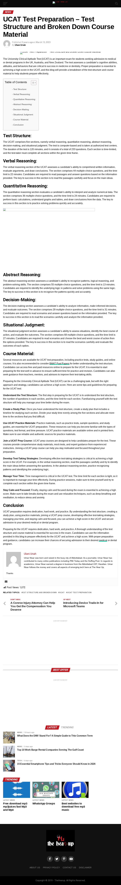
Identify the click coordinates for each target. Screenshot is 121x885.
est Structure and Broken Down (40, 593)
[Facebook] (50, 859)
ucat (61, 593)
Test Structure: (20, 89)
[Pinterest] (64, 859)
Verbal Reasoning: (21, 94)
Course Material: (21, 119)
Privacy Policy (51, 867)
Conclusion (18, 125)
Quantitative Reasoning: (24, 99)
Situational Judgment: (23, 114)
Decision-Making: (21, 109)
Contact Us (69, 867)
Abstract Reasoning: (22, 104)
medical (103, 540)
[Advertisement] (60, 643)
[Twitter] (57, 859)
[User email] (6, 581)
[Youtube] (71, 859)
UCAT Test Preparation (79, 593)
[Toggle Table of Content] (32, 82)
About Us (35, 867)
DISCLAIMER (85, 867)
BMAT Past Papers (59, 363)
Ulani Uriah (20, 45)
